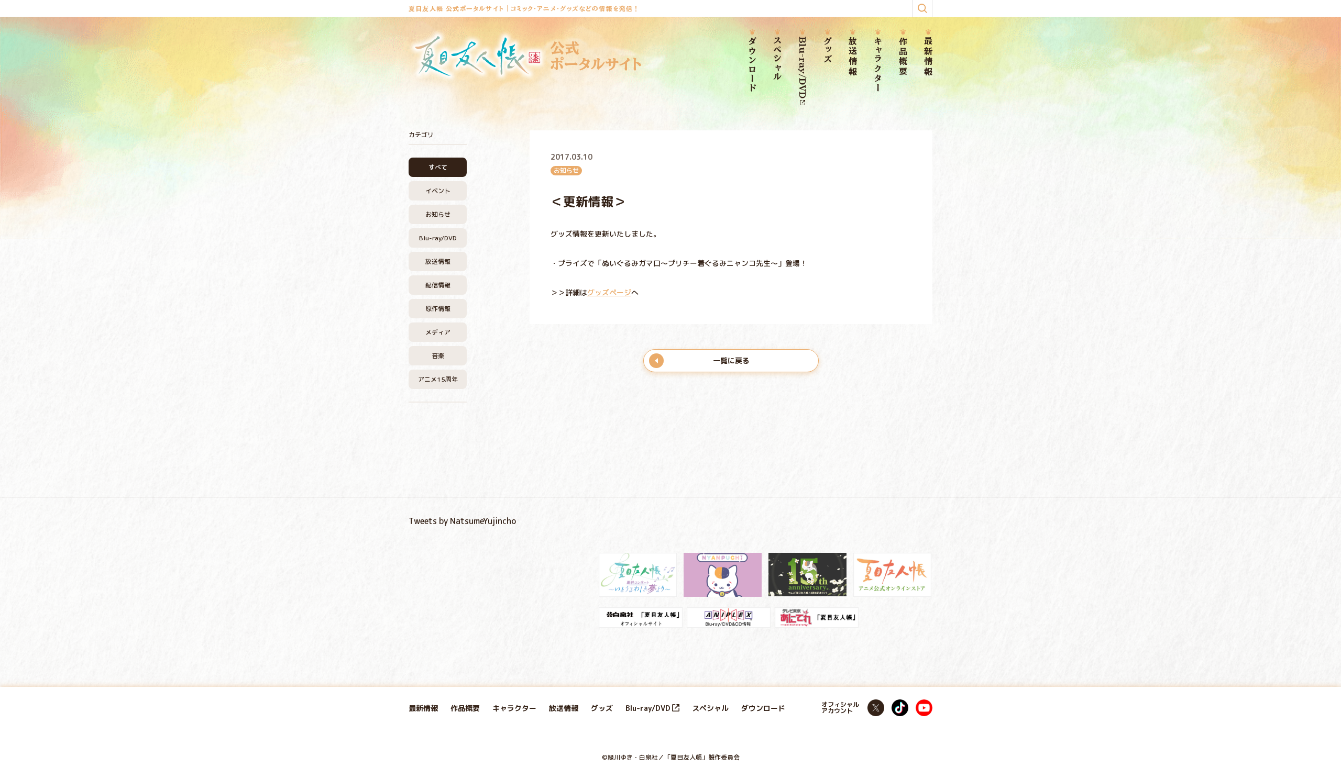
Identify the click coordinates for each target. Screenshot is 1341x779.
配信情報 (437, 285)
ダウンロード (752, 65)
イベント (437, 190)
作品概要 (903, 57)
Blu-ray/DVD (802, 67)
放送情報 (853, 57)
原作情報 (437, 308)
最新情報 (928, 57)
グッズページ (609, 292)
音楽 (438, 355)
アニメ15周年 (438, 379)
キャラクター (878, 65)
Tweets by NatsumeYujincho (462, 521)
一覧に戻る (731, 360)
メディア (437, 332)
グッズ (827, 50)
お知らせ (437, 214)
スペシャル (777, 59)
